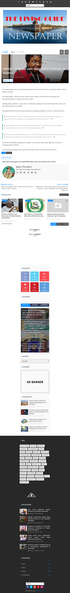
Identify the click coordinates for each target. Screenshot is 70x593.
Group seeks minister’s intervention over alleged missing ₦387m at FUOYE (33, 335)
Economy (36, 452)
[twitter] (22, 1)
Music (44, 464)
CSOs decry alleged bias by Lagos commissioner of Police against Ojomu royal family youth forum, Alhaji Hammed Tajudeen (34, 326)
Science (23, 476)
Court (41, 449)
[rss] (40, 1)
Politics (23, 473)
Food (22, 458)
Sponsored (39, 476)
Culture (29, 452)
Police (42, 470)
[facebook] (18, 1)
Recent (35, 305)
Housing (42, 458)
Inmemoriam (24, 461)
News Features (25, 470)
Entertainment (25, 455)
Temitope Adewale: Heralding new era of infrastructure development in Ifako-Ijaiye (39, 546)
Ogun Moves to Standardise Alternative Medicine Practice (34, 215)
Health (5, 200)
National (23, 467)
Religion (39, 473)
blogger (53, 224)
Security (30, 476)
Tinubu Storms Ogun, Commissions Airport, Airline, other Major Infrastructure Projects (39, 537)
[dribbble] (36, 1)
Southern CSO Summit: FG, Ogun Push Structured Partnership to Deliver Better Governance (39, 528)
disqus (59, 224)
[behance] (43, 1)
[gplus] (26, 1)
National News (33, 467)
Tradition (40, 479)
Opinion (34, 470)
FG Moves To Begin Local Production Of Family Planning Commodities (11, 216)
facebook (65, 224)
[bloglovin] (33, 1)
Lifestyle (42, 461)
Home (6, 52)
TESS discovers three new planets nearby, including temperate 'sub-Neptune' (39, 411)
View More (65, 194)
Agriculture (24, 446)
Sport (47, 476)
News (41, 467)
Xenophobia (24, 482)
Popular (25, 305)
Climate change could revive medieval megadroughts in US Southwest (37, 402)
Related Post (7, 195)
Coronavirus (33, 449)
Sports (23, 479)
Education (45, 452)
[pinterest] (29, 1)
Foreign (28, 458)
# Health (9, 153)
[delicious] (50, 1)
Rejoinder (31, 473)
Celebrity (24, 449)
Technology (31, 479)
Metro (29, 464)
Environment (36, 455)
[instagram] (47, 1)
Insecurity (33, 461)
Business (41, 446)
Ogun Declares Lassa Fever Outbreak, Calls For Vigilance (56, 215)
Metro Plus (36, 464)
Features (45, 455)
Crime (22, 452)
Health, (22, 77)
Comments (44, 305)
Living (22, 464)
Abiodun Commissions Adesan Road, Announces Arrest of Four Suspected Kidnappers (39, 518)
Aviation (33, 446)
